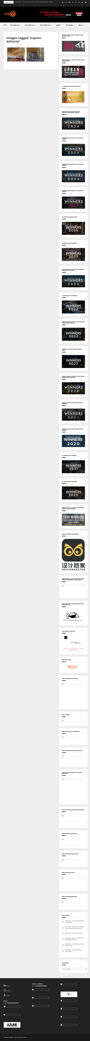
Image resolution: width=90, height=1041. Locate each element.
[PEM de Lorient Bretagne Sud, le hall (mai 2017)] (35, 55)
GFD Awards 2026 (14, 25)
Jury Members (69, 25)
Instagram (8, 991)
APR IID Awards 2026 (45, 25)
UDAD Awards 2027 (30, 25)
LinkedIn (8, 986)
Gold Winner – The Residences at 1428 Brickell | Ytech (74, 945)
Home (5, 25)
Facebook (7, 995)
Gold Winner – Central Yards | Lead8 (74, 933)
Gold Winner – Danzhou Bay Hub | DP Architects (73, 950)
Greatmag (20, 1037)
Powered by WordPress (9, 1037)
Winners (58, 25)
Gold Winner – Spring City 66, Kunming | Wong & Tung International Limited (34, 2)
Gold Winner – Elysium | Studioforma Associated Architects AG (74, 939)
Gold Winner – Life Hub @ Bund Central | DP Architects (74, 921)
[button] (62, 2)
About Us (80, 25)
